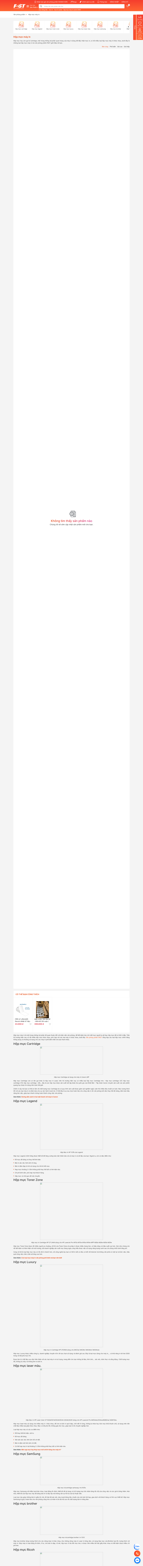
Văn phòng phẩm (19, 14)
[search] (41, 6)
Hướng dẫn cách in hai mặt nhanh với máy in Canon (39, 1097)
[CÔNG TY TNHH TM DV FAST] (137, 1546)
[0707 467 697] (137, 1553)
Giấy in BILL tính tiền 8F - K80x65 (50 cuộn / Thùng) (42, 1021)
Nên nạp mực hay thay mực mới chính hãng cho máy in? (41, 1449)
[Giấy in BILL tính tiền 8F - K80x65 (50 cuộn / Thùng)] (42, 1007)
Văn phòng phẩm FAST (94, 1037)
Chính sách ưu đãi (88, 2)
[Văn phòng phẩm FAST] (19, 6)
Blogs (75, 2)
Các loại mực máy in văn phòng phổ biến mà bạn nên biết (41, 1258)
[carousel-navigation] (14, 27)
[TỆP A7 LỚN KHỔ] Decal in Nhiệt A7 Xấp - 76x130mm (23, 1021)
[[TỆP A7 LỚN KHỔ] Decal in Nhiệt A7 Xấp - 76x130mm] (23, 1007)
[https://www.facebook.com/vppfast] (137, 1560)
